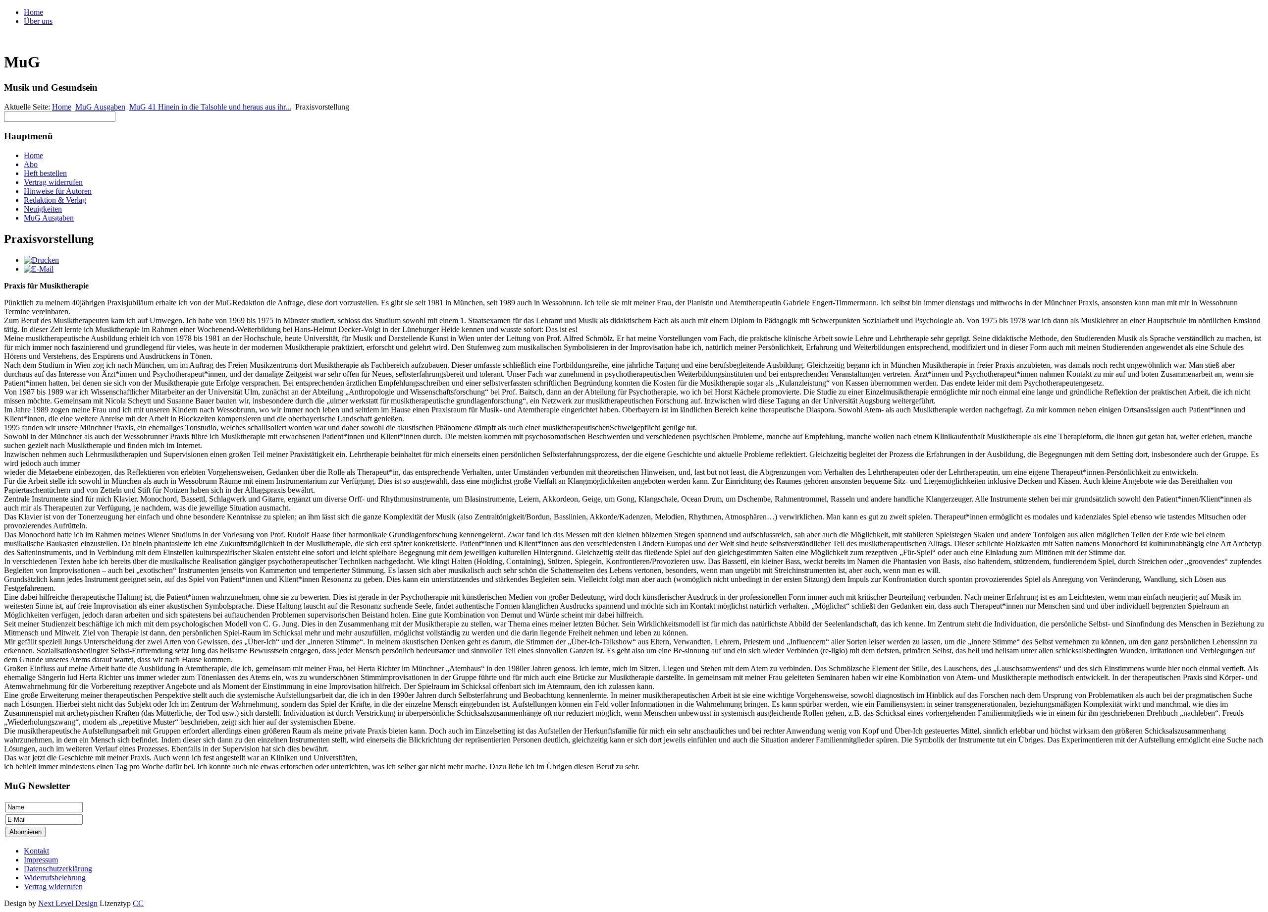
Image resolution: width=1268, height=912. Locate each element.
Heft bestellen (45, 173)
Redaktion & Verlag (55, 200)
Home (33, 12)
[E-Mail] (38, 269)
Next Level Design (68, 903)
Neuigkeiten (43, 209)
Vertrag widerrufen (53, 182)
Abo (31, 164)
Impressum (41, 859)
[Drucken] (41, 260)
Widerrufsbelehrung (55, 877)
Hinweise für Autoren (58, 191)
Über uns (38, 21)
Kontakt (36, 851)
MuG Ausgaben (100, 107)
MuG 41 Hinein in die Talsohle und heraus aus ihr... (210, 107)
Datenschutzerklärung (58, 868)
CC (138, 903)
